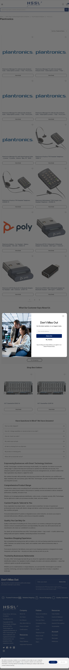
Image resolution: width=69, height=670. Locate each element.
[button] (63, 316)
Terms (45, 346)
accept (53, 662)
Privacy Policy (51, 346)
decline (63, 662)
